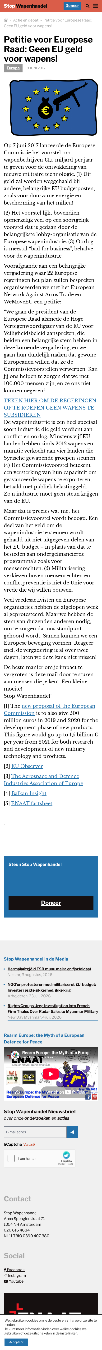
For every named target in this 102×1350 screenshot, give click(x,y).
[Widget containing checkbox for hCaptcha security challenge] (39, 1158)
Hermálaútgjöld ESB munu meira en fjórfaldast (49, 969)
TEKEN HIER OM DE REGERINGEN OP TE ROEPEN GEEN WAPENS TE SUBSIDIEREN (50, 408)
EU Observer (27, 766)
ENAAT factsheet (31, 803)
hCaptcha (19, 1144)
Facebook (15, 1270)
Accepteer (16, 1342)
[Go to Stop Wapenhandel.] (6, 20)
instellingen (68, 1333)
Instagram (16, 1275)
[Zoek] (87, 6)
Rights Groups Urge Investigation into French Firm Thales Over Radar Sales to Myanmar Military (53, 1009)
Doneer (72, 5)
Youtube (15, 1281)
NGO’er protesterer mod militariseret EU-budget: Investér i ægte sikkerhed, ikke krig (52, 987)
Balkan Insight (28, 793)
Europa (13, 68)
